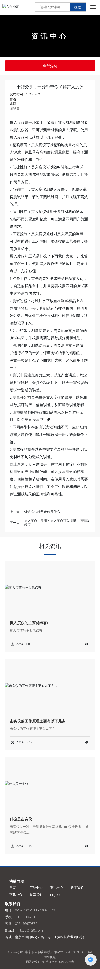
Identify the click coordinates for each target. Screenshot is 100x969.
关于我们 (76, 887)
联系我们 (36, 895)
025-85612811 (26, 910)
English (55, 895)
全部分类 (50, 66)
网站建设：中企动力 (38, 961)
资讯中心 (50, 36)
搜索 (77, 7)
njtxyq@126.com (30, 930)
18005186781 (25, 917)
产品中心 (36, 887)
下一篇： (16, 523)
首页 (12, 887)
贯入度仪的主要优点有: (29, 623)
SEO (61, 961)
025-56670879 (26, 923)
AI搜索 (69, 961)
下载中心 (15, 895)
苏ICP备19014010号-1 (79, 952)
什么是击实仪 (21, 819)
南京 (54, 961)
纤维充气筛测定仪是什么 (42, 512)
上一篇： (16, 512)
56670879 (47, 910)
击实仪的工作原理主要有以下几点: (38, 721)
